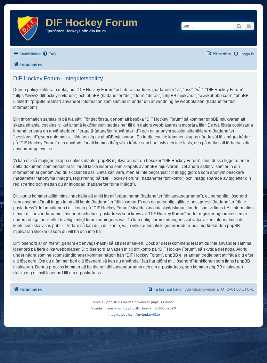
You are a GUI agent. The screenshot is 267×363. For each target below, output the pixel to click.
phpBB (112, 302)
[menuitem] (49, 54)
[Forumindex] (28, 28)
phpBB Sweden (141, 308)
